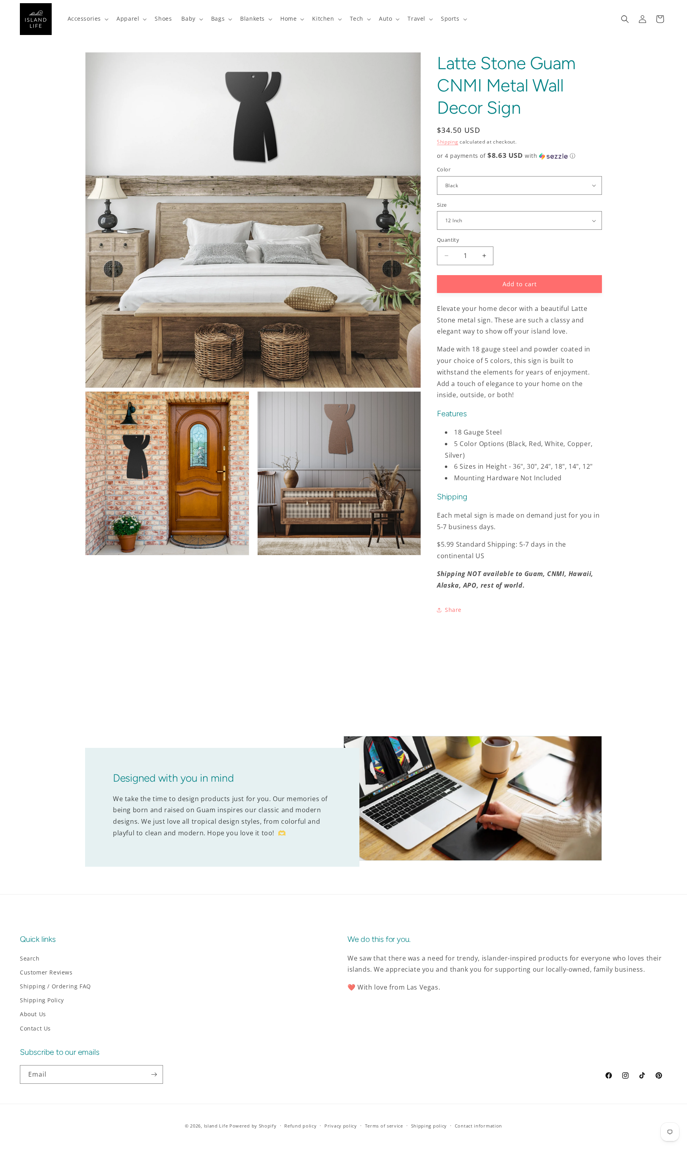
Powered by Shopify (253, 1126)
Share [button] (453, 609)
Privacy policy (340, 1126)
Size (442, 204)
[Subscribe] (154, 1074)
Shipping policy (429, 1126)
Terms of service (384, 1126)
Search (30, 958)
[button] (87, 18)
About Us (33, 1014)
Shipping (447, 141)
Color (443, 169)
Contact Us (35, 1028)
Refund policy (300, 1126)
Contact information (478, 1126)
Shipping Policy (42, 1000)
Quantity (448, 239)
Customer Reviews (46, 972)
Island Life (216, 1126)
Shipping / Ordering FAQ (55, 986)
